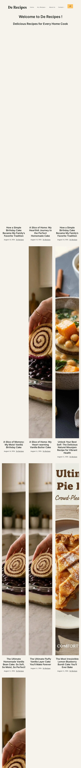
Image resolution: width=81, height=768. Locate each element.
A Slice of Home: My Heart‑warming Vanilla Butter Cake (40, 445)
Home (32, 7)
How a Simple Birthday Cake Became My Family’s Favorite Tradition (14, 231)
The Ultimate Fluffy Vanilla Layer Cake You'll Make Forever (40, 662)
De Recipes (17, 7)
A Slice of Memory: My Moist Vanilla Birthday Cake (13, 445)
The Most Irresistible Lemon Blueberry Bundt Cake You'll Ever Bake (67, 663)
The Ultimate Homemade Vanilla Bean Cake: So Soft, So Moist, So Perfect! (13, 663)
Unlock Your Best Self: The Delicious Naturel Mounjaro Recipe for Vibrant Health (67, 447)
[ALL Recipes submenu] (45, 7)
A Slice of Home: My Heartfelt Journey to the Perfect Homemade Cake (40, 231)
